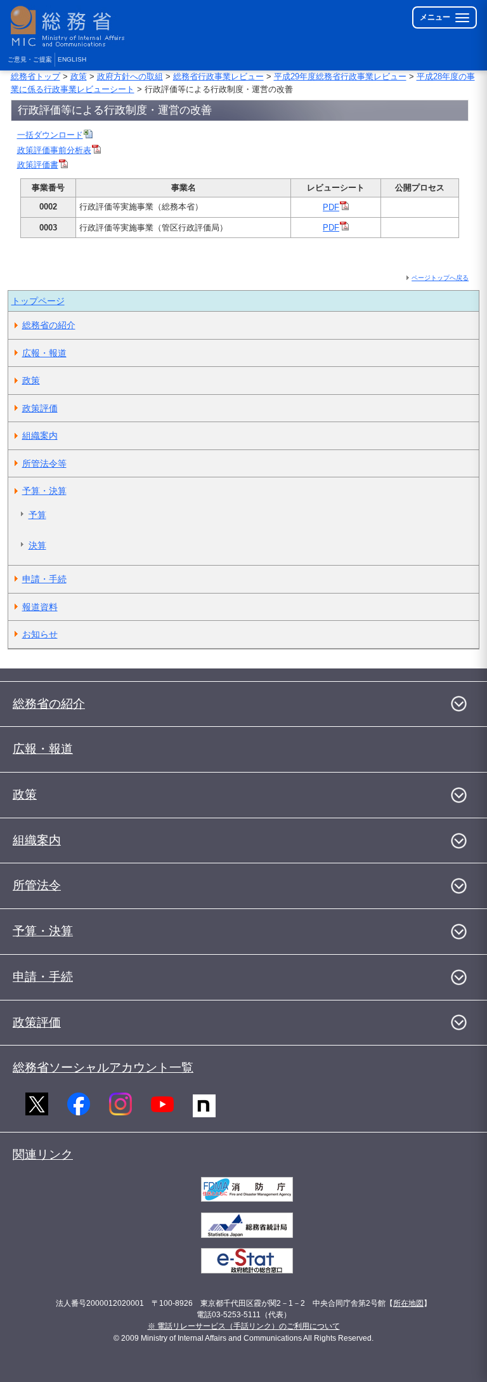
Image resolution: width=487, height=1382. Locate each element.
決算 (37, 545)
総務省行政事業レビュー (218, 76)
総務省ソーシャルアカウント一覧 (103, 1067)
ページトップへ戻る (440, 277)
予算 (37, 515)
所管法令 (37, 885)
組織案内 (40, 435)
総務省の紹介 (48, 325)
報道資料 (40, 607)
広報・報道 (44, 353)
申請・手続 (44, 579)
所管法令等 (44, 463)
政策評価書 (37, 164)
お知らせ (40, 634)
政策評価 (40, 408)
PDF (331, 207)
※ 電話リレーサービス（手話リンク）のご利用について (244, 1326)
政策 (78, 76)
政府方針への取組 (130, 76)
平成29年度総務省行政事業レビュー (340, 76)
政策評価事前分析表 (54, 150)
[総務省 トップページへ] (70, 26)
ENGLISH (72, 59)
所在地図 (408, 1303)
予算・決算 (44, 491)
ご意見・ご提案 (30, 59)
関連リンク (43, 1154)
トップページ (38, 301)
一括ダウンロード (50, 135)
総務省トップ (35, 76)
